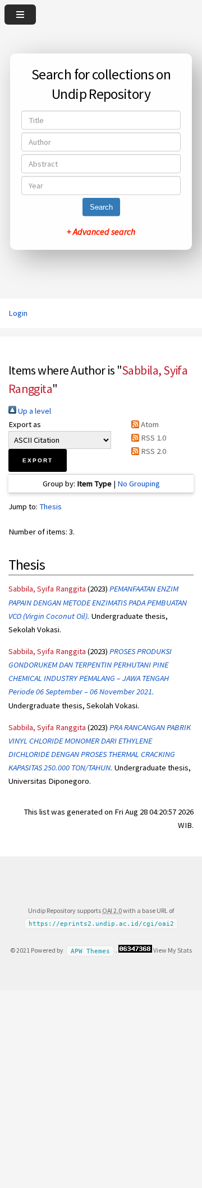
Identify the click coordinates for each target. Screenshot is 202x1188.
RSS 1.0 (152, 438)
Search (101, 207)
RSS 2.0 (152, 451)
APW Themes (90, 950)
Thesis (50, 506)
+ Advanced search (101, 231)
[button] (37, 460)
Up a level (33, 411)
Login (17, 313)
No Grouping (138, 484)
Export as (24, 424)
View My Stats (172, 950)
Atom (149, 424)
